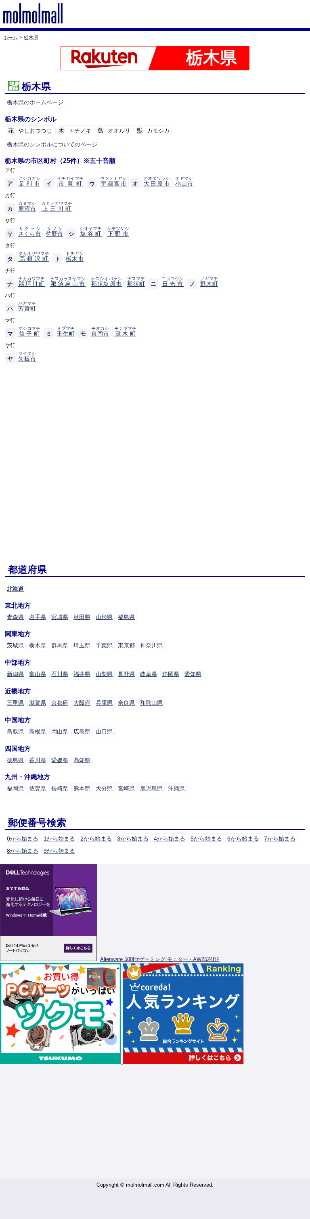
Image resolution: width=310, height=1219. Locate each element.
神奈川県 (151, 645)
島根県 (37, 731)
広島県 (81, 731)
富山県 (37, 674)
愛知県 (192, 674)
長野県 (126, 674)
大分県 (104, 788)
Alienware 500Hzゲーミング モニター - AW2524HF (160, 959)
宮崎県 (126, 788)
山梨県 (104, 674)
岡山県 (59, 731)
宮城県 (59, 617)
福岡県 (15, 788)
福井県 (81, 674)
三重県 (15, 702)
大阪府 (81, 702)
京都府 (59, 702)
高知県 (81, 760)
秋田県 (81, 617)
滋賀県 (37, 702)
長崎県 (59, 788)
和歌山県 (151, 702)
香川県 (37, 760)
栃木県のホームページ (35, 102)
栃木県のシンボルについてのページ (52, 144)
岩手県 (37, 617)
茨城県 (15, 645)
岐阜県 (148, 674)
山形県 (104, 617)
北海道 (15, 588)
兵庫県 (104, 702)
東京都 (126, 645)
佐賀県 (37, 788)
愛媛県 (59, 760)
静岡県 (170, 674)
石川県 (59, 674)
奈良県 (126, 702)
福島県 (126, 617)
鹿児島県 (151, 788)
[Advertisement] (155, 1122)
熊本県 (81, 788)
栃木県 (37, 645)
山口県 (104, 731)
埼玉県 (81, 645)
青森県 (15, 617)
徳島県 (15, 760)
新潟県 (15, 674)
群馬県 (59, 645)
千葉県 (104, 645)
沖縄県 (176, 788)
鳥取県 (15, 731)
